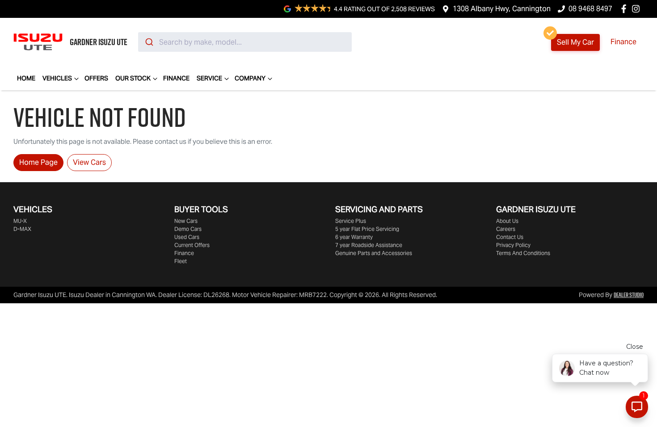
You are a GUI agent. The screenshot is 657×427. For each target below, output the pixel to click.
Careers (505, 229)
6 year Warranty (354, 237)
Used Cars (186, 237)
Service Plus (350, 221)
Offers (96, 78)
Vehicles (57, 78)
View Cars (89, 162)
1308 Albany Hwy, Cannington (502, 8)
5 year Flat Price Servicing (367, 229)
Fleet (180, 261)
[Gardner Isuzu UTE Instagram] (638, 8)
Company (250, 78)
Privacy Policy (513, 245)
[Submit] (148, 42)
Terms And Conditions (523, 253)
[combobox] (245, 42)
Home (26, 78)
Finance (623, 41)
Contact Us (509, 237)
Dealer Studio (629, 294)
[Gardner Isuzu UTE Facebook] (625, 8)
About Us (507, 221)
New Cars (186, 221)
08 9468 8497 (590, 8)
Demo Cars (188, 229)
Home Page (38, 162)
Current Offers (192, 245)
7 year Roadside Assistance (368, 245)
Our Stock (133, 78)
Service (209, 78)
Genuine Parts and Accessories (373, 253)
